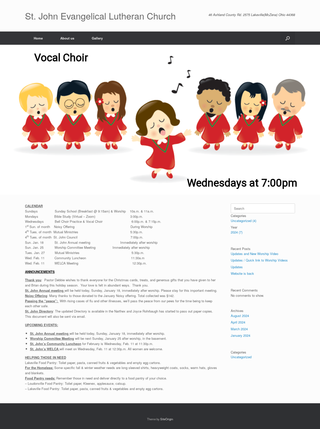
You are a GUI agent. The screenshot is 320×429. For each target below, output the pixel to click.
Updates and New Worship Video (254, 253)
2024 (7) (236, 232)
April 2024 (238, 322)
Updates (237, 266)
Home (38, 38)
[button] (287, 38)
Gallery (97, 38)
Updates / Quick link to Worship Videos (259, 260)
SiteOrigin (166, 419)
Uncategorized (241, 356)
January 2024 (240, 335)
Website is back (242, 273)
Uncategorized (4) (243, 220)
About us (67, 38)
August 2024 (240, 315)
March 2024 (239, 328)
